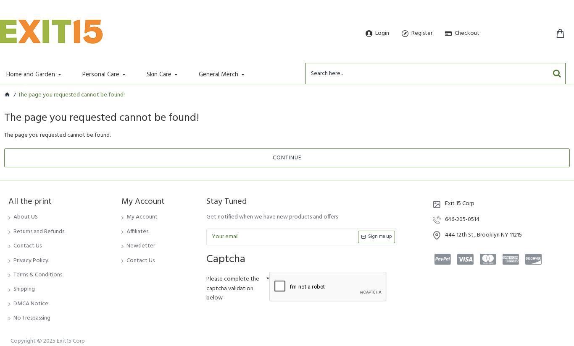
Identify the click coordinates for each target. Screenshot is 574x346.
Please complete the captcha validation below (232, 288)
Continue (287, 157)
